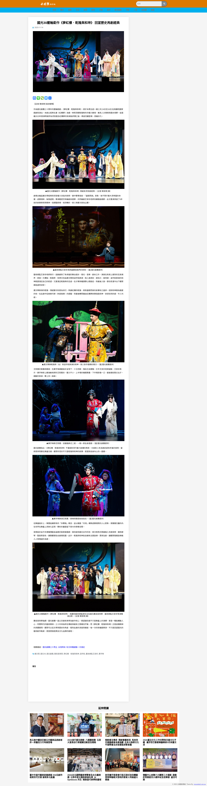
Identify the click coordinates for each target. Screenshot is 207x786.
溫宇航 (82, 654)
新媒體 (144, 10)
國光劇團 (50, 654)
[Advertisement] (156, 32)
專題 (152, 10)
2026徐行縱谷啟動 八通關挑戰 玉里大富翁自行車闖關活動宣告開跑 (84, 741)
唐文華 (37, 654)
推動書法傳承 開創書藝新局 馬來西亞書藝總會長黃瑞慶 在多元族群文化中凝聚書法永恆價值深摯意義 (122, 742)
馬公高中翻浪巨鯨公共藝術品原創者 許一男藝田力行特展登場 (46, 741)
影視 (93, 10)
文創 (101, 10)
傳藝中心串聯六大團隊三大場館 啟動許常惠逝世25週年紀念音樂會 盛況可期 (160, 777)
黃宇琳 (101, 654)
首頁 (54, 10)
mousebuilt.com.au (200, 784)
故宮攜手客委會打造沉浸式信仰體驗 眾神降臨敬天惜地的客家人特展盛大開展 (121, 777)
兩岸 (108, 10)
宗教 (127, 10)
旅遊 (70, 10)
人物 (135, 10)
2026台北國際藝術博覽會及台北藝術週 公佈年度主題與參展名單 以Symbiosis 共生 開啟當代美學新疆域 (84, 777)
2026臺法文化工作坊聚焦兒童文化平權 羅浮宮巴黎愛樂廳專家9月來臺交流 (159, 742)
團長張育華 (58, 654)
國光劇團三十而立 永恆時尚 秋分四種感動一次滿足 (64, 647)
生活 (77, 10)
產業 (85, 10)
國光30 (43, 654)
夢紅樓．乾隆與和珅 (71, 654)
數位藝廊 (118, 10)
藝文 (62, 10)
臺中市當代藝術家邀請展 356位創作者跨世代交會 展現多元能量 (46, 776)
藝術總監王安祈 (92, 654)
